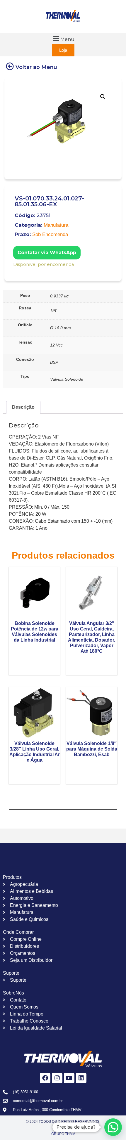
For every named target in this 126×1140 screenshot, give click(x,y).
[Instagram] (57, 1078)
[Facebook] (45, 1078)
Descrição (23, 407)
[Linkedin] (81, 1078)
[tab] (23, 407)
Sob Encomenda (50, 234)
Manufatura (56, 225)
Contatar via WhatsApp (47, 252)
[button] (63, 38)
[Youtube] (69, 1078)
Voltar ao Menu (36, 67)
